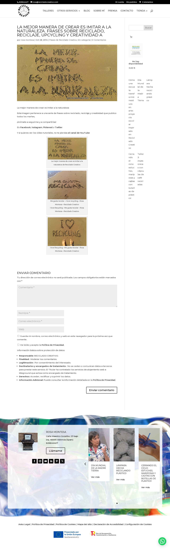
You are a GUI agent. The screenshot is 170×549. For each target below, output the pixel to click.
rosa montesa (27, 40)
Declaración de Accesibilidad (108, 524)
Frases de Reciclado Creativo (63, 40)
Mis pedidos (131, 2)
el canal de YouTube (79, 133)
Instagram (37, 127)
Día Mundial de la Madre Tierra (98, 468)
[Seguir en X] (62, 461)
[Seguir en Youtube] (45, 461)
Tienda (141, 11)
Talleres (48, 11)
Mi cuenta (119, 2)
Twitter (58, 127)
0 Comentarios (99, 40)
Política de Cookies (66, 524)
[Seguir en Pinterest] (56, 461)
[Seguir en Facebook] (34, 461)
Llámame (55, 450)
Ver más (95, 477)
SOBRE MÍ (99, 11)
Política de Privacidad (53, 345)
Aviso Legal (24, 524)
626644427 (24, 2)
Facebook (25, 127)
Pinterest (48, 127)
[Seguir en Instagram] (40, 461)
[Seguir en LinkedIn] (51, 461)
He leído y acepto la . (42, 345)
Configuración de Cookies (138, 524)
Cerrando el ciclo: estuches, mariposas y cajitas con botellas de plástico (149, 473)
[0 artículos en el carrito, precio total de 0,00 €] (131, 36)
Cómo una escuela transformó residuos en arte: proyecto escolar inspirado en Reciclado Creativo (132, 114)
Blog (87, 11)
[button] (85, 464)
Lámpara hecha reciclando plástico (149, 90)
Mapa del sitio (84, 524)
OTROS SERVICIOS (67, 11)
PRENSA (112, 11)
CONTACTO (127, 11)
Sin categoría (84, 40)
